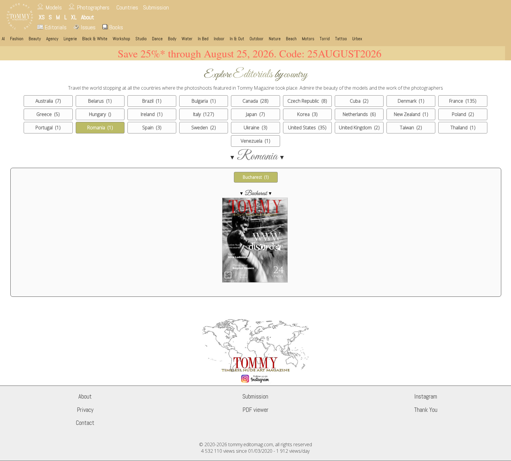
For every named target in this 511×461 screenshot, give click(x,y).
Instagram (425, 396)
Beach (291, 39)
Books (115, 27)
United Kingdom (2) (359, 127)
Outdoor (256, 39)
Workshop (121, 39)
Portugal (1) (48, 127)
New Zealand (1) (411, 114)
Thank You (425, 410)
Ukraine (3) (255, 127)
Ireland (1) (152, 114)
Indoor (219, 39)
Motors (308, 39)
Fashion (16, 39)
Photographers (93, 7)
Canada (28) (255, 101)
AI (3, 39)
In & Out (237, 39)
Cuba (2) (359, 101)
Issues (87, 27)
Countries (127, 7)
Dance (157, 39)
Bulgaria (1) (204, 101)
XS (42, 17)
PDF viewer (255, 410)
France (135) (462, 101)
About (85, 396)
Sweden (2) (203, 127)
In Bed (203, 39)
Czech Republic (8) (307, 101)
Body (172, 39)
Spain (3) (151, 127)
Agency (52, 39)
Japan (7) (255, 114)
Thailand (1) (463, 127)
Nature (275, 39)
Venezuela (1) (255, 141)
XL (74, 17)
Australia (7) (48, 101)
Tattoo (341, 39)
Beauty (35, 39)
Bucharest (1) (256, 177)
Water (187, 39)
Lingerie (70, 39)
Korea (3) (307, 114)
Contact (85, 423)
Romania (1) (100, 127)
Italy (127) (203, 114)
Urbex (357, 39)
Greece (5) (48, 114)
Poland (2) (463, 114)
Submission (156, 7)
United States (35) (307, 127)
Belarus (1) (100, 101)
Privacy (85, 410)
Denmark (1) (411, 101)
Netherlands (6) (359, 114)
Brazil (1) (151, 101)
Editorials (55, 27)
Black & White (94, 39)
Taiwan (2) (411, 127)
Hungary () (100, 114)
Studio (141, 39)
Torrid (325, 39)
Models (54, 7)
